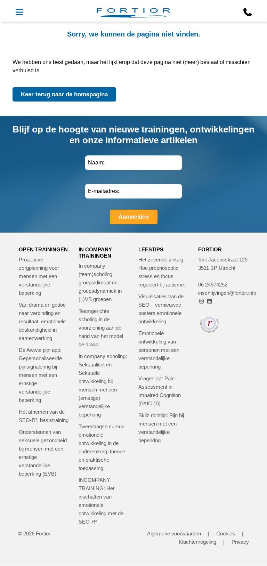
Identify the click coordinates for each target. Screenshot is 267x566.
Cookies (225, 533)
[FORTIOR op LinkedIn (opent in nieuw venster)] (209, 301)
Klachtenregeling (197, 542)
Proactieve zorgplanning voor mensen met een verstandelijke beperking (39, 276)
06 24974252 (212, 285)
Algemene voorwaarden (174, 533)
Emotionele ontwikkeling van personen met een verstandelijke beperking (158, 350)
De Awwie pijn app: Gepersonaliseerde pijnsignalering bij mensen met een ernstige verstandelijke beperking (40, 375)
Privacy (240, 542)
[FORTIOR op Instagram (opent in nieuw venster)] (201, 301)
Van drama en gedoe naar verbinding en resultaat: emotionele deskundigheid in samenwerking (42, 321)
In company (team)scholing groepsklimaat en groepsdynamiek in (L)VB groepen (100, 282)
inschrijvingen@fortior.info (227, 293)
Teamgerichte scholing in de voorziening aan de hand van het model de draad (101, 327)
